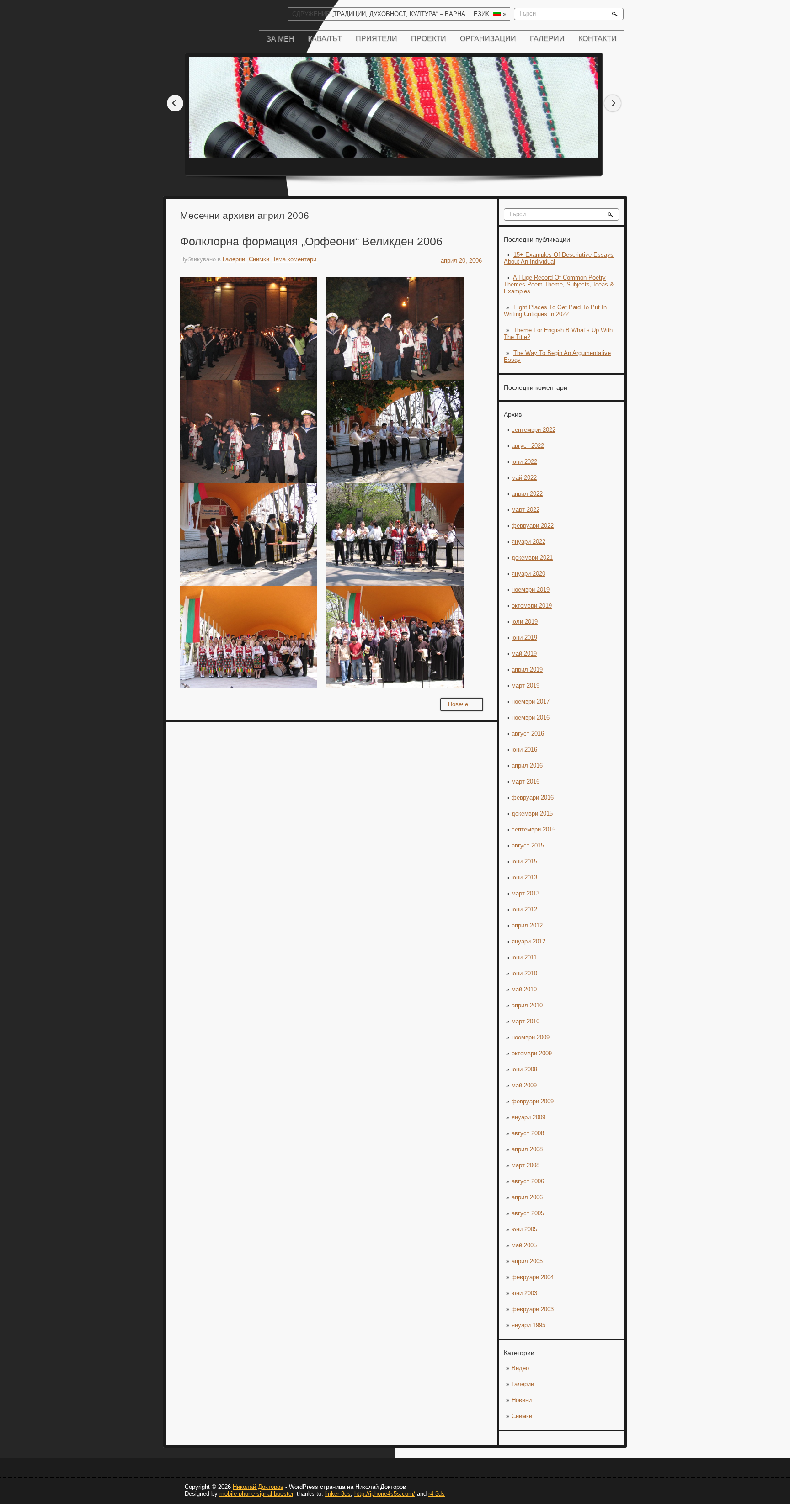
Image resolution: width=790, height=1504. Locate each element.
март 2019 (525, 685)
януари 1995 (528, 1325)
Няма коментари (293, 259)
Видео (520, 1368)
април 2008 (527, 1149)
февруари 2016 (533, 797)
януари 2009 (528, 1117)
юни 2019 (524, 637)
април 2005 (527, 1261)
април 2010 (527, 1005)
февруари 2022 (533, 525)
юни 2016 (524, 749)
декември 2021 (532, 557)
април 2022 (527, 493)
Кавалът (325, 38)
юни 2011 (524, 957)
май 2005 (524, 1245)
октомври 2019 (532, 605)
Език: (490, 14)
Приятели (376, 38)
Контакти (597, 38)
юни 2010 (524, 973)
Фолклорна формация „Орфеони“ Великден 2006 (311, 241)
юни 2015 (524, 861)
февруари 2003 (533, 1309)
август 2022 (528, 445)
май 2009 (524, 1085)
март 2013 (525, 893)
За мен (280, 38)
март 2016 (525, 781)
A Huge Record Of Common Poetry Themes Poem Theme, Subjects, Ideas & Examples (559, 284)
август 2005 (528, 1213)
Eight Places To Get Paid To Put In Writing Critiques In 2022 (555, 311)
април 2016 (527, 765)
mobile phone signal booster (256, 1493)
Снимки (522, 1416)
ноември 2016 (531, 717)
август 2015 (528, 845)
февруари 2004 (533, 1277)
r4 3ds (436, 1493)
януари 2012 (528, 941)
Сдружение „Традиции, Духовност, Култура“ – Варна (378, 14)
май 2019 (524, 653)
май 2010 (524, 989)
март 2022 (525, 509)
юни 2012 (524, 909)
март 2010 (525, 1021)
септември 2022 (533, 429)
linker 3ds (338, 1493)
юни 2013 (524, 877)
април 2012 (527, 925)
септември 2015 (533, 829)
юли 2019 (525, 621)
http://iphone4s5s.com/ (384, 1493)
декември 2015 (532, 813)
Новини (522, 1400)
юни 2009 (524, 1069)
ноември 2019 (531, 589)
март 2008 (525, 1165)
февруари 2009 (533, 1101)
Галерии (547, 38)
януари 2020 (528, 573)
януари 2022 (528, 541)
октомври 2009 (532, 1053)
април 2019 (527, 669)
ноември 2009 (531, 1037)
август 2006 (528, 1181)
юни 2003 (524, 1293)
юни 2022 (524, 461)
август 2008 (528, 1133)
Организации (488, 38)
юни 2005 (524, 1229)
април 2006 (527, 1197)
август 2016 (528, 733)
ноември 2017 (531, 701)
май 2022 (524, 477)
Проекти (428, 38)
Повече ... (461, 704)
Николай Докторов (258, 1486)
